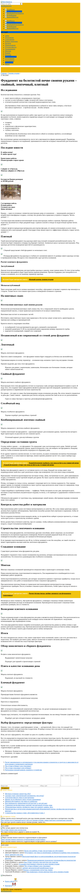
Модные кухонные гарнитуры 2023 (18, 794)
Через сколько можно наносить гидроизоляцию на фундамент (23, 839)
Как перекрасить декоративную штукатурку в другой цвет (26, 803)
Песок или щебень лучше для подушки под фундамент (43, 851)
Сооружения (9, 39)
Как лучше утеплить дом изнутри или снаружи (41, 862)
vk (10, 6)
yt (3, 6)
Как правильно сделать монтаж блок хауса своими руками (48, 872)
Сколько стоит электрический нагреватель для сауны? (24, 796)
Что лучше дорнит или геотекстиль (13, 830)
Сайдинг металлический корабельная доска (37, 868)
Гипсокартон (9, 60)
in (9, 6)
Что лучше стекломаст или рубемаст (18, 768)
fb (4, 6)
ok (2, 6)
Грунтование (9, 59)
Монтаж (8, 51)
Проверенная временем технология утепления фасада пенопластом (51, 860)
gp (6, 6)
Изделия (8, 55)
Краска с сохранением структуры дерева (38, 870)
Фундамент (9, 62)
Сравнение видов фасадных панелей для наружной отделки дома (28, 805)
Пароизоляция (10, 45)
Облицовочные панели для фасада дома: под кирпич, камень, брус (29, 807)
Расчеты (8, 43)
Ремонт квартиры (11, 41)
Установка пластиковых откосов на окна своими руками (39, 864)
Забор (7, 36)
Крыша (7, 53)
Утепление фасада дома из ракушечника (19, 797)
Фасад (7, 64)
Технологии (9, 38)
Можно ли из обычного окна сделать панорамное (23, 799)
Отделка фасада (10, 47)
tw (8, 6)
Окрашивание (10, 49)
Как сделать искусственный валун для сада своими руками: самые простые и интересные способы (36, 820)
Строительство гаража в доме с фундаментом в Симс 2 (25, 813)
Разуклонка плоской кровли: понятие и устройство (23, 770)
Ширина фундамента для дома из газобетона (21, 801)
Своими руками (11, 57)
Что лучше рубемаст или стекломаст (18, 766)
